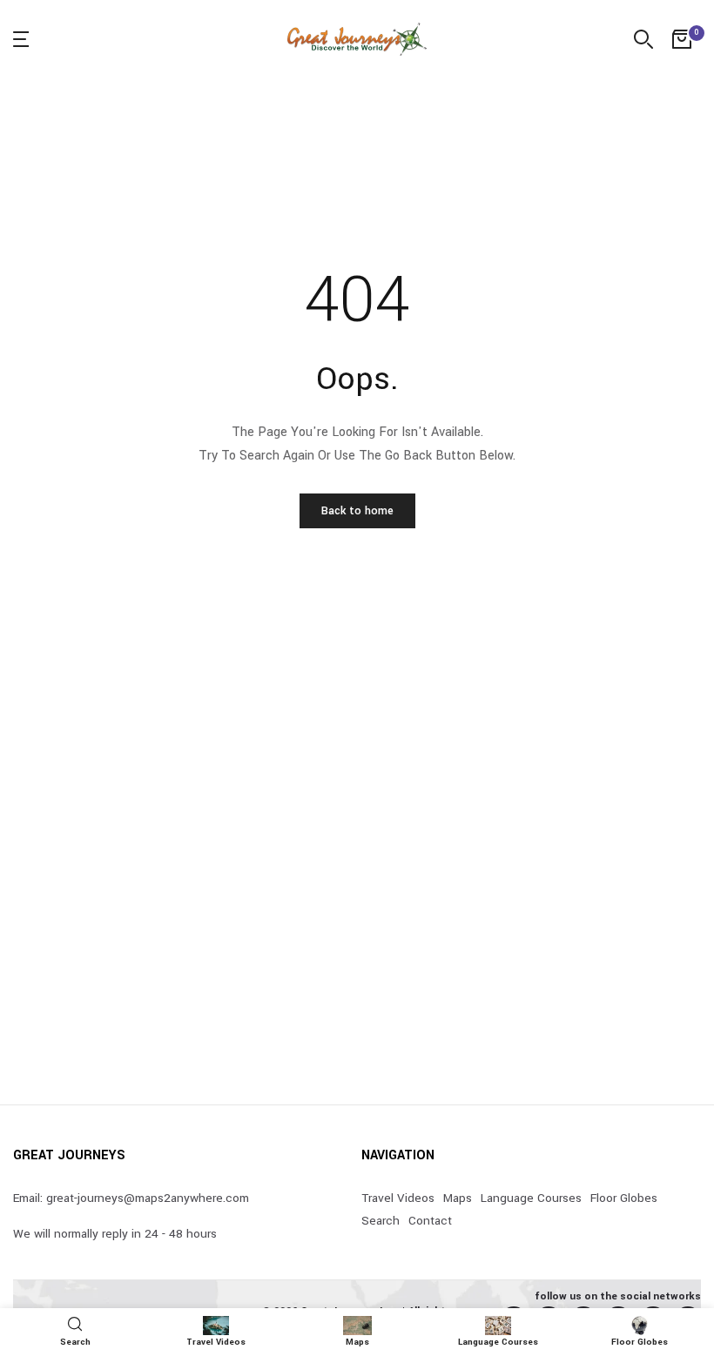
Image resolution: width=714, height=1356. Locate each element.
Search (380, 1220)
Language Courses (531, 1198)
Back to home (357, 511)
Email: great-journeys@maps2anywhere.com (131, 1198)
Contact (430, 1220)
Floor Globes (623, 1198)
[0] (681, 39)
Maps (457, 1198)
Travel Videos (397, 1198)
